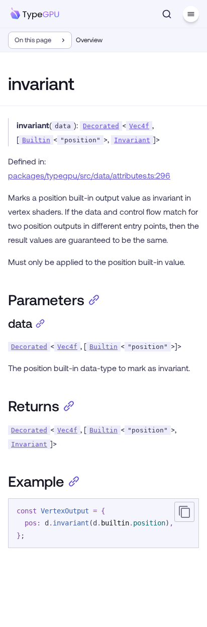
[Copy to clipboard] (184, 512)
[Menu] (191, 14)
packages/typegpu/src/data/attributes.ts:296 (89, 175)
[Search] (167, 14)
